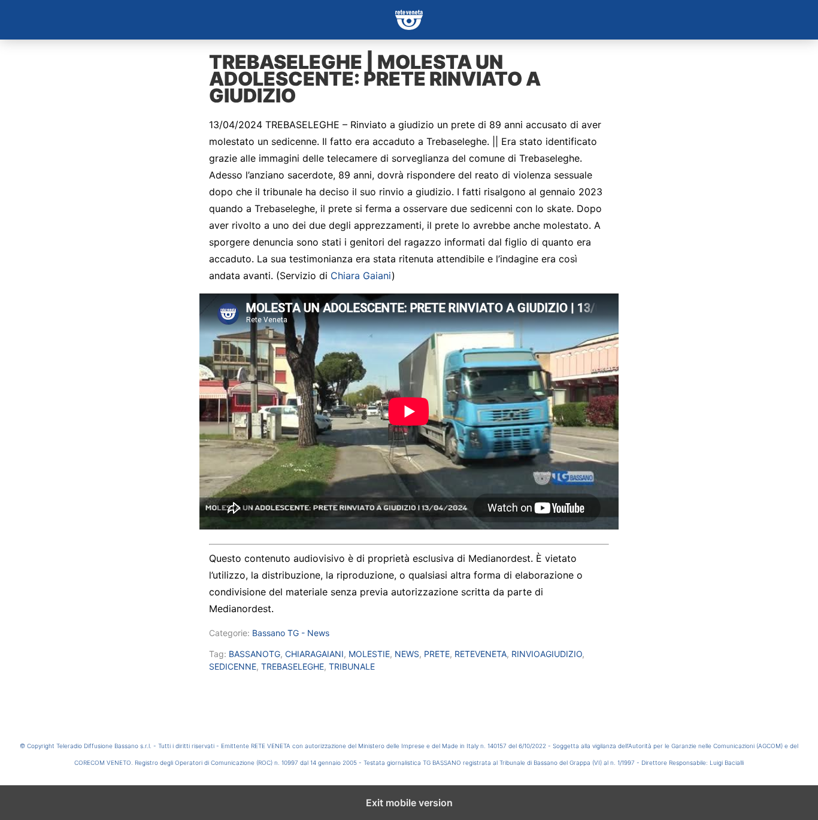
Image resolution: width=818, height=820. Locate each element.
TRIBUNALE (352, 666)
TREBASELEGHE (292, 666)
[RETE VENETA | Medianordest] (409, 20)
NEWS (407, 654)
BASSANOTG (254, 654)
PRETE (437, 654)
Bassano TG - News (290, 633)
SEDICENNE (232, 666)
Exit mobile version (409, 803)
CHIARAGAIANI (314, 654)
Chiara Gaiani (361, 276)
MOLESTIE (369, 654)
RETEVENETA (481, 654)
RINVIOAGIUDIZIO (546, 654)
